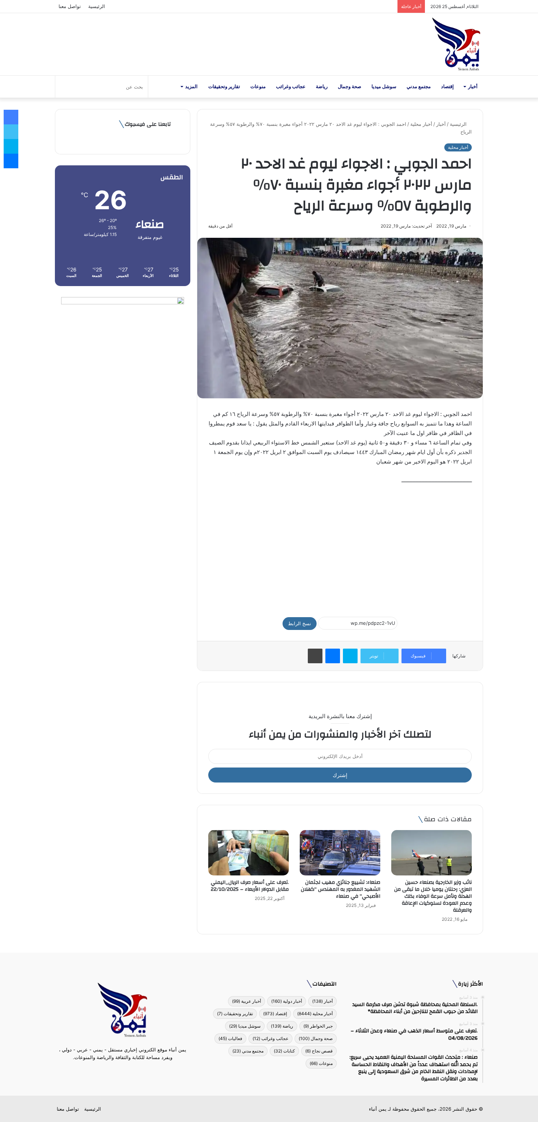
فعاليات (230, 1038)
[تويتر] (127, 1071)
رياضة (322, 86)
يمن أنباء (377, 1109)
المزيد (191, 86)
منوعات (258, 86)
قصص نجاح (319, 1051)
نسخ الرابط (299, 623)
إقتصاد (447, 86)
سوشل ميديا (383, 86)
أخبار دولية (286, 1001)
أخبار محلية (421, 124)
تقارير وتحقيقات (224, 86)
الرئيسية (96, 6)
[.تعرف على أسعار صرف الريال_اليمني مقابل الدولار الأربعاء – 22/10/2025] (248, 852)
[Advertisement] (340, 547)
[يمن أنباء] (456, 44)
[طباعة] (315, 656)
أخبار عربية (246, 1001)
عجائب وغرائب (291, 86)
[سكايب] (350, 656)
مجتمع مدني (419, 86)
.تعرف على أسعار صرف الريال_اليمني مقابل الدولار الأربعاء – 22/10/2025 (250, 886)
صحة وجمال (349, 86)
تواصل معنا (70, 6)
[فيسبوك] (135, 1071)
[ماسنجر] (332, 656)
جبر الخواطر (318, 1026)
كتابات (284, 1051)
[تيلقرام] (118, 1071)
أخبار (473, 86)
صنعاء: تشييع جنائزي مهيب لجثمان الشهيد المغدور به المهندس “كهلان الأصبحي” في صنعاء (340, 889)
